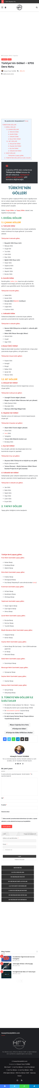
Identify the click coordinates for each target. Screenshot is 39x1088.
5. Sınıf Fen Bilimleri (17, 1067)
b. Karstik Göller (13, 134)
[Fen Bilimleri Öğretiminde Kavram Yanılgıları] (6, 959)
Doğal (8, 210)
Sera (6, 433)
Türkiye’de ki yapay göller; (16, 155)
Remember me (8, 849)
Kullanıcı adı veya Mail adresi (10, 838)
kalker (12, 281)
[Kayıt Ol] (5, 8)
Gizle (26, 121)
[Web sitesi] (16, 764)
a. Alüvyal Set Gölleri (14, 143)
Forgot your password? (30, 834)
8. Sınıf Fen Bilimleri (23, 1070)
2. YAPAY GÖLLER (9, 153)
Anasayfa (5, 55)
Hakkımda (33, 1073)
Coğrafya (15, 55)
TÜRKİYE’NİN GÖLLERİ (9, 124)
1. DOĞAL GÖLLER (10, 127)
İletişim (19, 1076)
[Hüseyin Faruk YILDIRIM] (19, 7)
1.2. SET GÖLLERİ (11, 141)
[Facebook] (5, 739)
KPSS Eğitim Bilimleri (9, 1073)
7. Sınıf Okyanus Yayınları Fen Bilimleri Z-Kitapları (18, 1)
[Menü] (2, 8)
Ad (2, 798)
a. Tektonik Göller (13, 132)
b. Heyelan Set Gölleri (14, 146)
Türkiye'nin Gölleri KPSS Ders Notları (20, 733)
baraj (34, 582)
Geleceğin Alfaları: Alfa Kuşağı (23, 964)
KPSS (10, 55)
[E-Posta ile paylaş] (22, 739)
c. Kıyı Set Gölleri (13, 148)
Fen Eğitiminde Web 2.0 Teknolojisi (24, 972)
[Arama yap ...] (37, 8)
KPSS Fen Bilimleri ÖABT (22, 1073)
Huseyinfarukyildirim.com (20, 1061)
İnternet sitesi (5, 811)
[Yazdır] (26, 739)
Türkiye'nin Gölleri (19, 729)
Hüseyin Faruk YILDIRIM (19, 756)
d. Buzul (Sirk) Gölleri (14, 139)
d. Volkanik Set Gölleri (14, 151)
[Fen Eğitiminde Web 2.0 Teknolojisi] (6, 974)
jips (16, 281)
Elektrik (16, 301)
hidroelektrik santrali (13, 710)
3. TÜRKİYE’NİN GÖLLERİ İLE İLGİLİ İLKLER (17, 158)
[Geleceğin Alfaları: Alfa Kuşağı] (6, 966)
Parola (4, 844)
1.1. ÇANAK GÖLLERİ (12, 129)
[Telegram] (18, 739)
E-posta (4, 805)
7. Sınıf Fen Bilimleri (11, 1070)
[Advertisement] (19, 32)
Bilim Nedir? (7, 1067)
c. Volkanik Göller (13, 136)
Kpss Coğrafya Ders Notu (20, 725)
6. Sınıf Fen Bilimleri (29, 1067)
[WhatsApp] (13, 739)
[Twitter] (9, 739)
